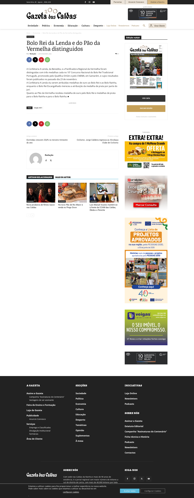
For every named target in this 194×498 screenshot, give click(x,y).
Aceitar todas (130, 491)
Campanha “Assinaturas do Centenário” (46, 397)
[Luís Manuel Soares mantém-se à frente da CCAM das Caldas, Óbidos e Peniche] (104, 193)
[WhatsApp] (47, 59)
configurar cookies (71, 492)
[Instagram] (89, 2)
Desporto (80, 419)
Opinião (80, 430)
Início (28, 33)
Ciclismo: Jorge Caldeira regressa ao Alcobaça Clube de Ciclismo (97, 141)
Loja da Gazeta (34, 410)
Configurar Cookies (153, 491)
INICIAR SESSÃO (146, 108)
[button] (144, 26)
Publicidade (33, 415)
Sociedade (81, 393)
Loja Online (131, 393)
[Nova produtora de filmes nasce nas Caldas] (41, 193)
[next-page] (32, 215)
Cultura (80, 409)
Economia (36, 33)
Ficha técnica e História (137, 436)
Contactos (130, 452)
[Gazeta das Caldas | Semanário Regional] (52, 13)
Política (80, 398)
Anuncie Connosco (37, 419)
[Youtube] (94, 2)
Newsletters (131, 398)
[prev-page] (28, 215)
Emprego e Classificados (40, 427)
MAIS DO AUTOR (63, 177)
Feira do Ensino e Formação (41, 405)
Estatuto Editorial (134, 426)
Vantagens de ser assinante (41, 400)
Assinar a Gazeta (133, 421)
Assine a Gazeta (35, 393)
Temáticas (81, 425)
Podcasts (129, 403)
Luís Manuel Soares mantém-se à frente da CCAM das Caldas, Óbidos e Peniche (103, 207)
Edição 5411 (38, 108)
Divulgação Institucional (39, 430)
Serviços (31, 424)
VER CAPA (146, 98)
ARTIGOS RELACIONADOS (40, 177)
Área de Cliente (34, 438)
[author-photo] (35, 159)
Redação (33, 54)
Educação (81, 414)
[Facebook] (85, 2)
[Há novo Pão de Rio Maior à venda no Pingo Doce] (72, 193)
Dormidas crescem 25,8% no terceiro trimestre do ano (47, 141)
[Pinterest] (41, 59)
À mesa (79, 440)
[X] (35, 59)
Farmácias (33, 434)
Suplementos (82, 435)
